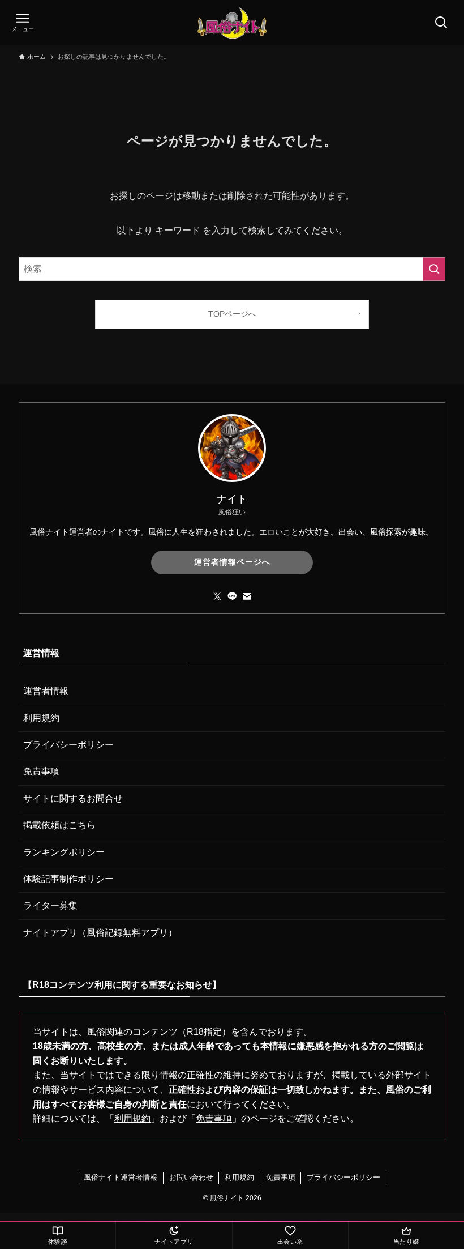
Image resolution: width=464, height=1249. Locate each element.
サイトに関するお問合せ (73, 798)
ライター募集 (50, 905)
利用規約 (41, 718)
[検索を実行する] (434, 269)
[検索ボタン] (441, 22)
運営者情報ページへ (232, 561)
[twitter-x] (217, 596)
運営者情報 (45, 691)
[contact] (246, 596)
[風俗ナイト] (232, 22)
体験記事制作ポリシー (68, 879)
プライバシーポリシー (68, 744)
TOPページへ (232, 313)
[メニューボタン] (22, 22)
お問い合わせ (191, 1177)
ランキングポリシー (64, 852)
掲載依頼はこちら (59, 825)
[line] (232, 596)
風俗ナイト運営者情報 (120, 1177)
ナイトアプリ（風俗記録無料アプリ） (100, 932)
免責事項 (41, 771)
